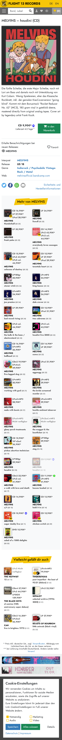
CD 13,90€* (47, 496)
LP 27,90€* (18, 214)
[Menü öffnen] (3, 11)
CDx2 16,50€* (19, 615)
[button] (4, 185)
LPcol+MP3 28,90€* (17, 401)
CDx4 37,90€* (19, 588)
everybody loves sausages (45, 244)
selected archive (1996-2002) (44, 599)
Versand (31, 651)
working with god (12, 389)
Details (51, 727)
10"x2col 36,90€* (16, 443)
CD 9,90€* (46, 459)
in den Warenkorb (49, 128)
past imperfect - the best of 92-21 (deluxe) (45, 579)
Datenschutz (12, 733)
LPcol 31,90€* (48, 311)
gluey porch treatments (15, 428)
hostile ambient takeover (44, 409)
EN (57, 3)
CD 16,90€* (18, 210)
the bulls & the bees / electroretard (14, 335)
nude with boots (11, 409)
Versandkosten (39, 643)
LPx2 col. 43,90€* (45, 325)
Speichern (13, 727)
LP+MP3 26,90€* (16, 348)
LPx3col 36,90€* (16, 620)
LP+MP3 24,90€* (45, 276)
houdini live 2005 (41, 333)
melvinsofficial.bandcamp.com (33, 175)
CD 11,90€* (47, 475)
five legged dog (11, 373)
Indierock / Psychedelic (31, 168)
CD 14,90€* (47, 229)
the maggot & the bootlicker (41, 429)
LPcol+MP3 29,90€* (46, 401)
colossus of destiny (13, 268)
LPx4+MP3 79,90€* (46, 570)
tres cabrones (39, 317)
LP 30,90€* (18, 229)
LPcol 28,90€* (19, 217)
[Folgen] (46, 11)
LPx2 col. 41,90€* (16, 480)
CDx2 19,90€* (19, 361)
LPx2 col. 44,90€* (45, 237)
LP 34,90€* (46, 210)
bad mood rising (12, 317)
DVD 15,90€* (19, 529)
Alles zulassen (30, 727)
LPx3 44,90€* (19, 591)
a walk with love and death (16, 487)
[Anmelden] (36, 11)
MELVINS (22, 160)
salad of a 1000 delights (15, 539)
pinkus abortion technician (16, 449)
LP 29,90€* (18, 307)
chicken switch (39, 522)
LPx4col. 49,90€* (16, 366)
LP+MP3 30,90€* (16, 381)
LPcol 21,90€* (48, 361)
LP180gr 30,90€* (16, 276)
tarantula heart (39, 265)
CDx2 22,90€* (19, 475)
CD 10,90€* (18, 513)
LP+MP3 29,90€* (45, 381)
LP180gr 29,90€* (45, 439)
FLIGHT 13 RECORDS (24, 3)
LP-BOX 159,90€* (17, 596)
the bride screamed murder (42, 391)
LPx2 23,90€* (48, 588)
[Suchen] (30, 11)
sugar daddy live (12, 522)
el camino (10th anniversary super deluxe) (16, 604)
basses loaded (39, 487)
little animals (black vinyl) (44, 625)
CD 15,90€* (18, 253)
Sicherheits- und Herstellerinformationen (48, 186)
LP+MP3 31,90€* (45, 480)
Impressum (25, 733)
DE (51, 3)
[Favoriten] (41, 11)
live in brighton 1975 (14, 627)
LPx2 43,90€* (48, 232)
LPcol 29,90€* (48, 260)
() (58, 11)
